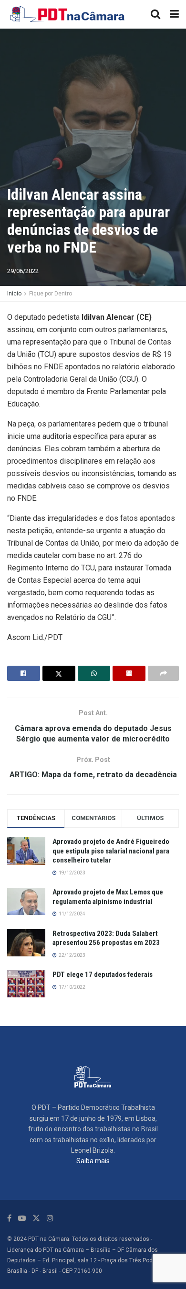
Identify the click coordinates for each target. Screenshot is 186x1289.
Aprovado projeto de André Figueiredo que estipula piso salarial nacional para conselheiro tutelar (110, 850)
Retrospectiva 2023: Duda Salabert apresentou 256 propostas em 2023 (106, 938)
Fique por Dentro (50, 293)
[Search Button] (155, 14)
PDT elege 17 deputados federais (102, 974)
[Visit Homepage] (67, 14)
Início (14, 293)
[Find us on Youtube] (22, 1218)
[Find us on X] (36, 1218)
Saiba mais (93, 1161)
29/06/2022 (23, 270)
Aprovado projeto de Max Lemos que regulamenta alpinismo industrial (107, 897)
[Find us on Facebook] (9, 1218)
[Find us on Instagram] (50, 1218)
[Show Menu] (174, 14)
